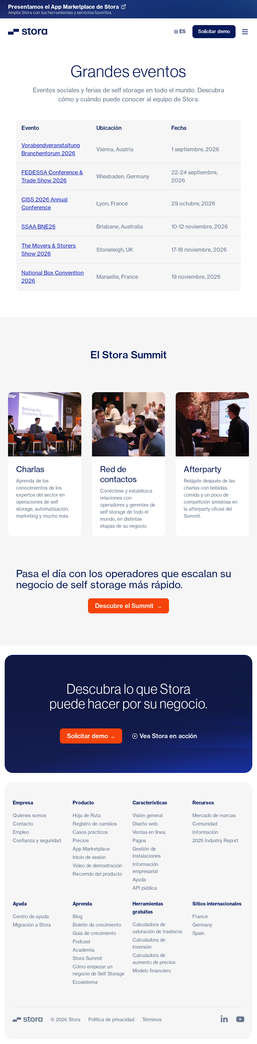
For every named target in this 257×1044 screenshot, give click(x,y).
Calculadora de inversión (149, 943)
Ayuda (139, 879)
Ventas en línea (149, 832)
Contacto (23, 823)
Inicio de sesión (89, 857)
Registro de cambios (95, 823)
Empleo (21, 832)
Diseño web (145, 823)
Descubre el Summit (128, 606)
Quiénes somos (29, 815)
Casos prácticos (90, 832)
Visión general (148, 815)
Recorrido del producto (97, 874)
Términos (152, 1019)
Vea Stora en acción (168, 736)
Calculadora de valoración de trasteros (157, 928)
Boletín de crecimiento (97, 925)
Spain (198, 933)
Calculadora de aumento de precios (154, 958)
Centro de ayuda (31, 916)
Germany (202, 925)
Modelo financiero (152, 970)
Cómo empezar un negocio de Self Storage (98, 970)
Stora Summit (87, 958)
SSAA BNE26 (38, 226)
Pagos (139, 840)
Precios (81, 840)
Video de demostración (97, 865)
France (200, 916)
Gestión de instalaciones (147, 852)
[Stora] (27, 1019)
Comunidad (204, 823)
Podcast (81, 941)
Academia (83, 950)
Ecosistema (85, 982)
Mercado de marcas (214, 815)
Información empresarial (145, 867)
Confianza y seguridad (37, 840)
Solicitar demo (214, 31)
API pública (145, 888)
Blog (77, 916)
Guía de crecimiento (94, 933)
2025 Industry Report (215, 840)
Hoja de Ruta (87, 815)
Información (205, 832)
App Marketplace (91, 849)
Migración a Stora (32, 925)
